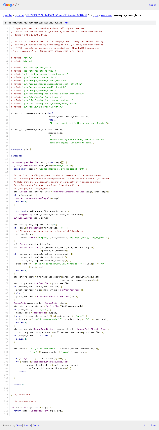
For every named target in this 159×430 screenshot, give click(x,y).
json (153, 425)
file (67, 22)
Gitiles (19, 425)
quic (95, 15)
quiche (7, 15)
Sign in (152, 4)
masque (106, 15)
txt (146, 425)
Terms (36, 425)
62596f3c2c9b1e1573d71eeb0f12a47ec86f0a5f (56, 15)
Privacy (27, 425)
